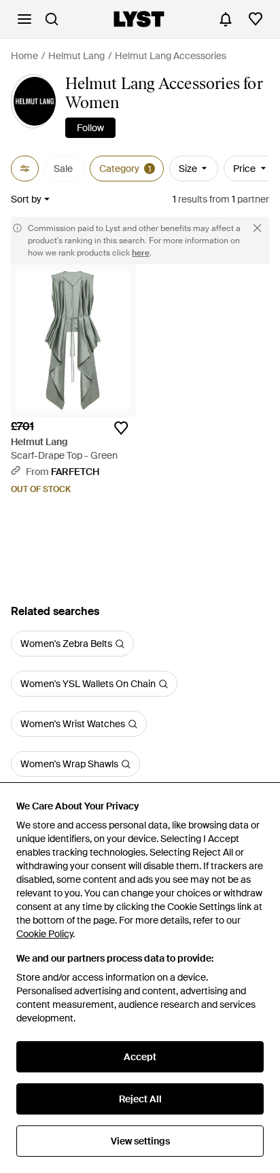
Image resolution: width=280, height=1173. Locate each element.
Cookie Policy (44, 934)
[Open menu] (24, 19)
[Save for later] (121, 428)
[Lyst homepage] (139, 19)
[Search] (51, 19)
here (141, 252)
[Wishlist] (255, 19)
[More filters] (25, 168)
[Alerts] (225, 19)
